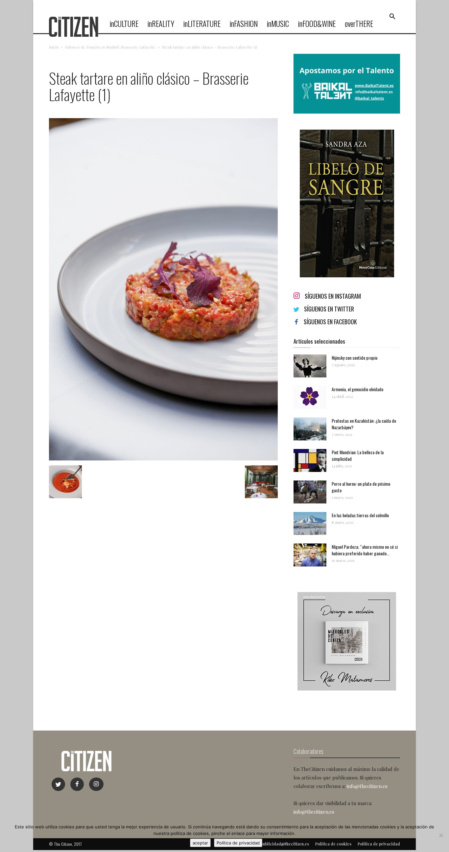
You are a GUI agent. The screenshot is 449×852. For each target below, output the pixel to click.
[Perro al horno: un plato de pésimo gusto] (310, 491)
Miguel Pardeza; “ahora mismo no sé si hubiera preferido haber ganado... (365, 550)
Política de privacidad (238, 842)
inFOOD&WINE (317, 23)
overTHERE (359, 23)
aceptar (200, 842)
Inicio (54, 47)
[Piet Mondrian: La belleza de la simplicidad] (310, 460)
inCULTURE (124, 23)
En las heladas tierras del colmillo (360, 515)
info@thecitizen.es (367, 786)
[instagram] (96, 784)
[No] (440, 835)
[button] (392, 17)
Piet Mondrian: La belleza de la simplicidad (358, 455)
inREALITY (161, 23)
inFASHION (244, 23)
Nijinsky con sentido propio (354, 357)
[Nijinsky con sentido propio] (310, 365)
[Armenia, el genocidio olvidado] (310, 397)
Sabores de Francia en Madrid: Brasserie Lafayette (110, 47)
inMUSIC (278, 23)
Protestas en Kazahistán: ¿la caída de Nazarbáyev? (364, 424)
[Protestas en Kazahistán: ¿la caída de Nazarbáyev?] (310, 428)
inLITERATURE (202, 23)
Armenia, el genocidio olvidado (357, 389)
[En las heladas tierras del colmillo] (310, 523)
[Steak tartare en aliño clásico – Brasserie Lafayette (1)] (163, 459)
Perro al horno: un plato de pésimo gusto (361, 487)
